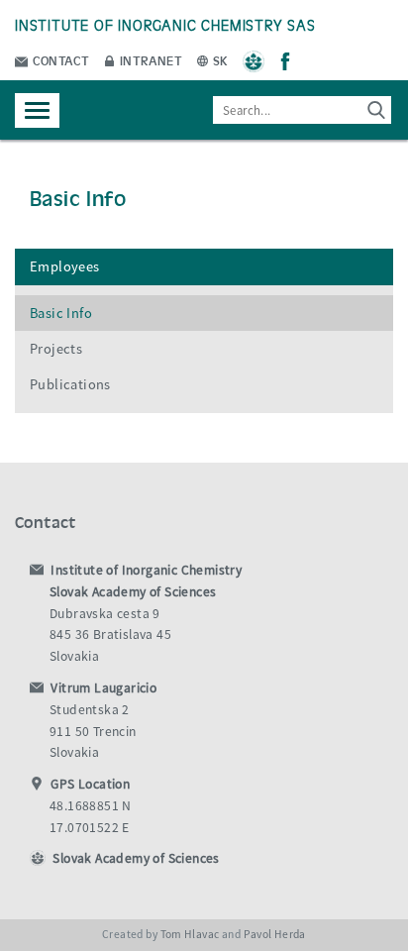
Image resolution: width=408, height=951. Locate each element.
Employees (65, 266)
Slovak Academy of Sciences (135, 858)
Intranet (150, 60)
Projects (56, 349)
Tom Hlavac (190, 934)
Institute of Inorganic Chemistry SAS (165, 24)
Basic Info (61, 313)
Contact (59, 60)
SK (219, 60)
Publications (70, 384)
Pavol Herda (275, 934)
